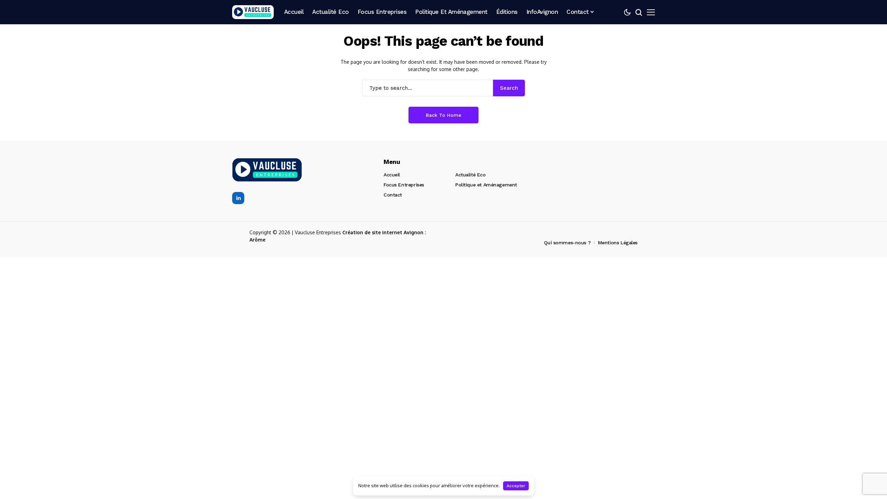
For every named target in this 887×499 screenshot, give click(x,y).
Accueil (392, 174)
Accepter (516, 485)
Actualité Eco (470, 174)
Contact (393, 195)
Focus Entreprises (404, 184)
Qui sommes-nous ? (567, 242)
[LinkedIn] (238, 198)
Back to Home (443, 115)
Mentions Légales (618, 242)
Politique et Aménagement (486, 184)
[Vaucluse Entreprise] (253, 12)
